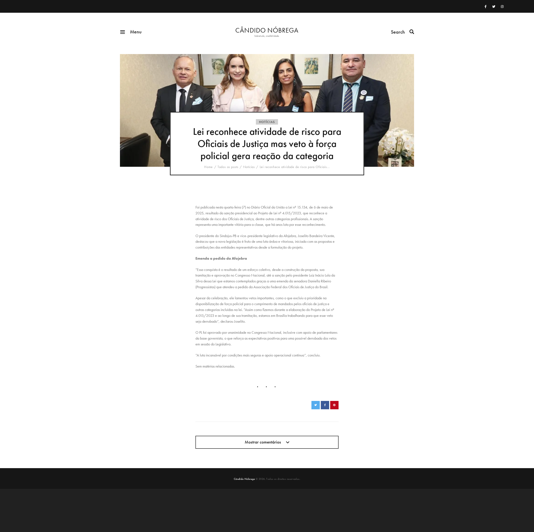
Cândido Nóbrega (244, 479)
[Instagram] (502, 6)
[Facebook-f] (485, 6)
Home (208, 167)
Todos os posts (228, 167)
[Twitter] (494, 6)
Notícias (267, 122)
